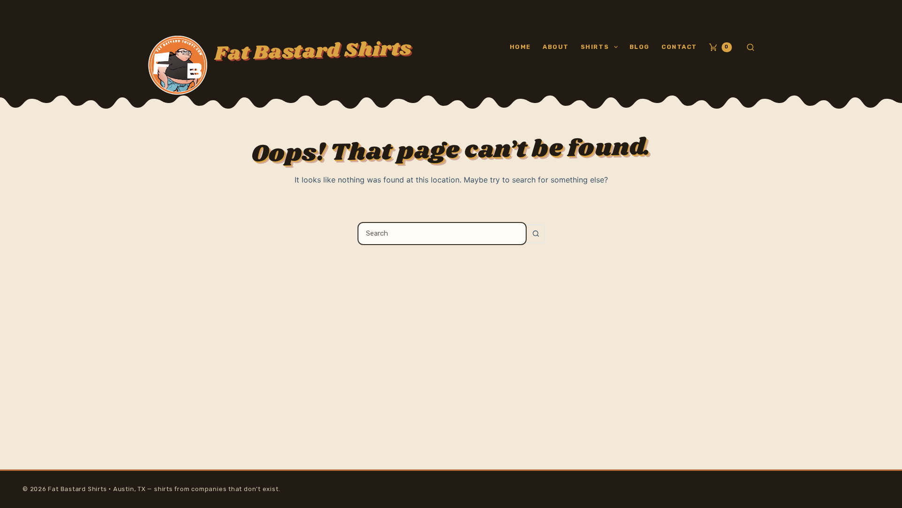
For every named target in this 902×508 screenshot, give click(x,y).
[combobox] (442, 233)
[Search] (750, 47)
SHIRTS (595, 46)
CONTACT (679, 46)
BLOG (640, 46)
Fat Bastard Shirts (313, 51)
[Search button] (535, 234)
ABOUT (556, 46)
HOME (520, 46)
